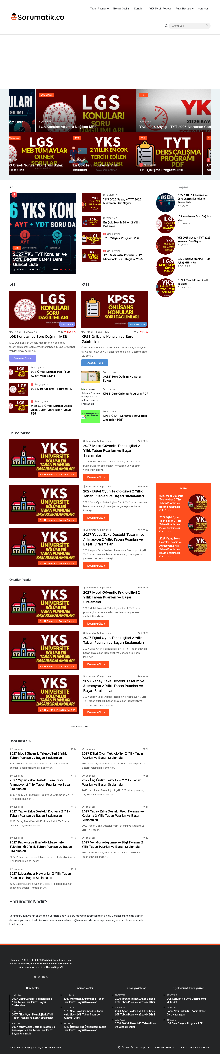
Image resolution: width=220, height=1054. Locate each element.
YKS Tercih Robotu (160, 8)
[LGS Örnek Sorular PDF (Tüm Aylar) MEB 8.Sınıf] (18, 372)
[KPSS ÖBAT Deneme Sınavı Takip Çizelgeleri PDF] (90, 416)
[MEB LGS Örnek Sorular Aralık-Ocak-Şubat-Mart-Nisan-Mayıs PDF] (18, 406)
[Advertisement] (110, 62)
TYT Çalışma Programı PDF (35, 170)
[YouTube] (43, 977)
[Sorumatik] (36, 17)
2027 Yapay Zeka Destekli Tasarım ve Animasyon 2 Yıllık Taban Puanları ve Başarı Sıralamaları (113, 539)
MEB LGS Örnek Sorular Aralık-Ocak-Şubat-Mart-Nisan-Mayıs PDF (52, 409)
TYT (17, 94)
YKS (17, 138)
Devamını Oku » (22, 358)
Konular (138, 8)
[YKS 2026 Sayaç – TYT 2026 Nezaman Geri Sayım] (59, 110)
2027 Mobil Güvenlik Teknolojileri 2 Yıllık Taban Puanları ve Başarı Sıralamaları (111, 450)
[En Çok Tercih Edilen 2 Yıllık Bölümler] (91, 221)
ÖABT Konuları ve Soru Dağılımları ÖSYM (147, 127)
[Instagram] (47, 977)
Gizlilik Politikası (155, 1047)
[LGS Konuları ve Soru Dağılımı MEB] (165, 223)
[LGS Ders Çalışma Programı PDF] (18, 389)
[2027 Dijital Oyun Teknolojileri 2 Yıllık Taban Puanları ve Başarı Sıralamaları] (197, 524)
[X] (39, 977)
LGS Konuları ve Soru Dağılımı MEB (38, 337)
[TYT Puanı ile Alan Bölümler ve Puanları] (177, 153)
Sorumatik (21, 269)
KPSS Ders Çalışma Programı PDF (125, 393)
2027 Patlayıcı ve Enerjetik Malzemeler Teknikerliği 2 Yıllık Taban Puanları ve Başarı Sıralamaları (41, 847)
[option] (110, 132)
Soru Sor (203, 8)
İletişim (184, 1047)
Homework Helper (200, 1047)
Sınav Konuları (123, 94)
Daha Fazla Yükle (79, 726)
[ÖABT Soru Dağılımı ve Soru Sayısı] (90, 377)
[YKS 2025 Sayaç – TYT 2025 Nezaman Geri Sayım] (91, 202)
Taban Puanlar (98, 8)
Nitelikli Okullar (121, 8)
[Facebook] (35, 977)
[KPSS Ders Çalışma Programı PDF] (90, 397)
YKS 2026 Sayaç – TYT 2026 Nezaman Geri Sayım (54, 127)
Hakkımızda (172, 1047)
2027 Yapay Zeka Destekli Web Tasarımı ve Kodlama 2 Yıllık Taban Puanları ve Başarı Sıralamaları (113, 815)
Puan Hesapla (183, 8)
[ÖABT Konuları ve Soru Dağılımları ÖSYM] (160, 110)
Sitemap (140, 1047)
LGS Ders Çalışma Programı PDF (52, 388)
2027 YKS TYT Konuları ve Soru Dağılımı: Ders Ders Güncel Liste (193, 199)
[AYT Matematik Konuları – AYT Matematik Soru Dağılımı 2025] (110, 153)
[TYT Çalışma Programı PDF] (42, 153)
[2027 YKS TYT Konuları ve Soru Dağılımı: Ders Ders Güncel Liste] (43, 233)
